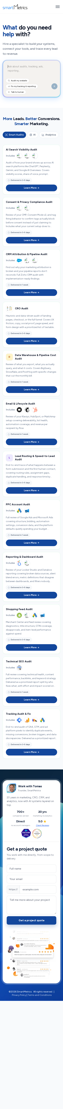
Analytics (50, 134)
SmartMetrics (24, 991)
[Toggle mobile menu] (57, 6)
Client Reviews (42, 825)
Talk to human (17, 92)
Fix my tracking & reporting (23, 86)
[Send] (54, 86)
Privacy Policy (19, 995)
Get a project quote (32, 920)
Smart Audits (16, 134)
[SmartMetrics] (15, 6)
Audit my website (19, 80)
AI (34, 134)
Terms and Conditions (40, 995)
